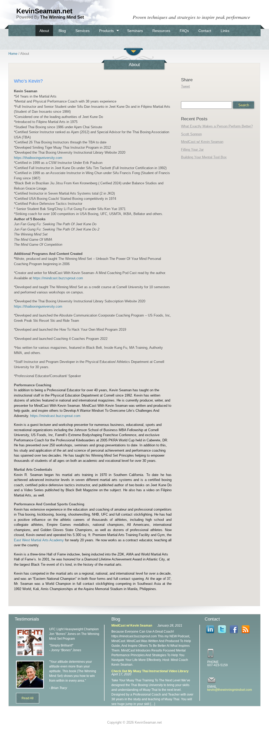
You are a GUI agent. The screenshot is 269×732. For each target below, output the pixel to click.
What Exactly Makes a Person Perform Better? (217, 126)
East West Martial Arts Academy (39, 540)
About (44, 31)
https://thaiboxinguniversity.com (38, 158)
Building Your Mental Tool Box (204, 157)
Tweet (185, 86)
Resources (161, 31)
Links (225, 31)
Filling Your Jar (192, 150)
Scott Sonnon (191, 134)
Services (82, 31)
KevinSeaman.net (44, 11)
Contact (204, 31)
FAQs (184, 31)
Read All (28, 698)
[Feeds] (245, 634)
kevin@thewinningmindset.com (229, 690)
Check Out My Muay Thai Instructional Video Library (150, 671)
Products (106, 31)
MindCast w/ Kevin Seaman (202, 142)
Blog (62, 31)
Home (12, 54)
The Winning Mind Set (62, 17)
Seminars (135, 31)
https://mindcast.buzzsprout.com (58, 278)
